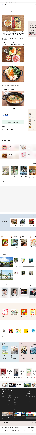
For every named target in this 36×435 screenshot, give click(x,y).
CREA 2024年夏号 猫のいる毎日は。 (15, 408)
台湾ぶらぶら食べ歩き (9, 395)
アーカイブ (2, 403)
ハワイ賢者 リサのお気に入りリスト (10, 397)
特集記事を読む (4, 358)
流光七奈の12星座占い (33, 396)
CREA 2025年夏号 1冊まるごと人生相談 (15, 402)
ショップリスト (4, 360)
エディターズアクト (4, 4)
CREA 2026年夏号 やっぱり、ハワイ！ (15, 395)
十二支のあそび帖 (27, 398)
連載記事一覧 (33, 129)
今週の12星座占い (33, 397)
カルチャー (2, 398)
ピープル (8, 418)
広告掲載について (21, 430)
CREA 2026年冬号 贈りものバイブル (15, 399)
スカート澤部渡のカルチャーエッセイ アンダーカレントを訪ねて (28, 401)
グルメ (2, 127)
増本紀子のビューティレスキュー (10, 406)
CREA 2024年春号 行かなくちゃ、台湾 (15, 409)
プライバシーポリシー (31, 430)
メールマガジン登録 (32, 422)
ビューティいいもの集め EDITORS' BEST (9, 404)
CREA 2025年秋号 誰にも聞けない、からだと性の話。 (16, 401)
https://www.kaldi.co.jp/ (5, 115)
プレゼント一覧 (30, 35)
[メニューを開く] (33, 1)
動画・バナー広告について (17, 430)
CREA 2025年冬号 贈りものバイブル (15, 405)
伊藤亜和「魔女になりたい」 (28, 395)
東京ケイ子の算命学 (33, 398)
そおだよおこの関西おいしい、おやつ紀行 (10, 400)
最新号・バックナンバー (3, 418)
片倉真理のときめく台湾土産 (10, 396)
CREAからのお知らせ (6, 430)
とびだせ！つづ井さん (27, 397)
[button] (2, 181)
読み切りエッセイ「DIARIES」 (28, 396)
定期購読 (24, 430)
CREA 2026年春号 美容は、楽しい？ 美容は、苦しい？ (16, 397)
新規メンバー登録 (32, 30)
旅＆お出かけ (3, 396)
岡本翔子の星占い (33, 395)
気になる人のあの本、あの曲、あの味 (22, 395)
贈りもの (2, 395)
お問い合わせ (13, 430)
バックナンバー (15, 344)
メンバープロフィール (15, 418)
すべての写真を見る (22, 31)
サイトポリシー (28, 430)
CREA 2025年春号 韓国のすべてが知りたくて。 (16, 404)
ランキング (2, 402)
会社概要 (9, 430)
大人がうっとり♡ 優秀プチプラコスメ (10, 405)
